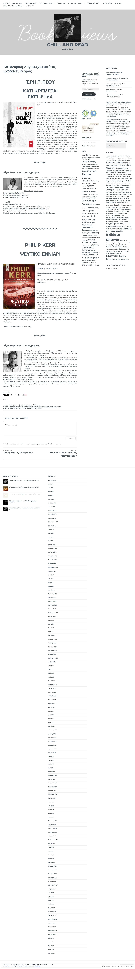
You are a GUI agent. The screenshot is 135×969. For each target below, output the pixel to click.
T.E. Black (116, 211)
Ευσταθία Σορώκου (111, 243)
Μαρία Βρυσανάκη (122, 249)
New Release (17, 408)
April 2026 (51, 495)
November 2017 (52, 877)
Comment (71, 438)
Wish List (118, 3)
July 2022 (51, 665)
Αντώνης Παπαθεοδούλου (121, 221)
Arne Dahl (125, 158)
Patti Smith (109, 198)
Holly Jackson (110, 178)
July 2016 (51, 938)
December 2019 (52, 783)
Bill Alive (118, 160)
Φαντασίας (93, 262)
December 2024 (52, 556)
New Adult (92, 188)
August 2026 (52, 480)
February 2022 (52, 684)
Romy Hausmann (111, 202)
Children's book (90, 157)
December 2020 (52, 737)
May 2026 (51, 491)
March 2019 (51, 817)
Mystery (90, 186)
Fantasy (92, 171)
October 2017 (52, 881)
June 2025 (51, 533)
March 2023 (51, 635)
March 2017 (51, 908)
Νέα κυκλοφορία (56, 407)
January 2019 (52, 824)
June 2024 (51, 578)
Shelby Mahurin (126, 207)
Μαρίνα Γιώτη (119, 251)
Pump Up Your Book (90, 198)
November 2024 (52, 559)
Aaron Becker (110, 156)
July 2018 (51, 847)
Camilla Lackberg (118, 165)
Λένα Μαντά (122, 245)
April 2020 (51, 768)
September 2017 (52, 885)
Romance (87, 204)
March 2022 (51, 681)
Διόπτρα (85, 230)
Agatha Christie (119, 156)
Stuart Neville (110, 209)
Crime (7, 407)
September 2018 (53, 839)
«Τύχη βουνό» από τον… (15, 501)
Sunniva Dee (127, 209)
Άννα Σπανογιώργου (122, 217)
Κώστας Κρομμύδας (112, 245)
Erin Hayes (116, 174)
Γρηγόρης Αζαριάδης (118, 226)
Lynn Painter (121, 192)
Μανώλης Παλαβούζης (114, 247)
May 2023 (51, 628)
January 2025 (52, 552)
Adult (86, 155)
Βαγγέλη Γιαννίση (115, 223)
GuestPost (109, 176)
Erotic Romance (95, 168)
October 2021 (52, 699)
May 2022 (51, 673)
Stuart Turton (119, 209)
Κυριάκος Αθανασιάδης (124, 243)
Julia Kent (109, 183)
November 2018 (52, 832)
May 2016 (51, 945)
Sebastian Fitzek (116, 207)
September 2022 (53, 658)
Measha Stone (114, 194)
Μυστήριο (94, 255)
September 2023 (53, 612)
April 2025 (51, 540)
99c (83, 155)
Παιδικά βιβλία (90, 260)
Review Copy (89, 200)
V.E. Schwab (118, 213)
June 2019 (51, 805)
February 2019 (52, 821)
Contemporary (89, 162)
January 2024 (52, 597)
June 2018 (51, 851)
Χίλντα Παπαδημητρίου (121, 259)
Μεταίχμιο (86, 255)
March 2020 (51, 771)
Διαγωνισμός (87, 228)
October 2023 (52, 609)
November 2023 (52, 605)
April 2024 (51, 586)
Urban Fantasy (92, 213)
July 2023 (51, 620)
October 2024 (52, 563)
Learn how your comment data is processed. (45, 444)
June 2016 (51, 942)
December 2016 (52, 919)
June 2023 (51, 624)
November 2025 (52, 514)
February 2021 (52, 730)
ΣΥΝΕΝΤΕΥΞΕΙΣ (93, 3)
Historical (86, 181)
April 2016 (51, 949)
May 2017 (51, 900)
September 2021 (52, 703)
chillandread (26, 405)
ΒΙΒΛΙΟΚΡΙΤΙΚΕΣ (31, 3)
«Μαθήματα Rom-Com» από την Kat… (28, 487)
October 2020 (52, 745)
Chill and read (67, 44)
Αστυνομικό (28, 407)
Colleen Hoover (123, 168)
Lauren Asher (110, 187)
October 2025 (52, 518)
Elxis (89, 168)
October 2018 (52, 836)
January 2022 (52, 688)
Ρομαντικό (85, 262)
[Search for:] (116, 146)
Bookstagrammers (75, 3)
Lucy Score (114, 192)
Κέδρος (47, 407)
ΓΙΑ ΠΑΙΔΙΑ (61, 3)
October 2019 (52, 790)
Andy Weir (119, 158)
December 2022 (52, 646)
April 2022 (51, 677)
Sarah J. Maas (120, 205)
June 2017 (51, 896)
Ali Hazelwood (110, 158)
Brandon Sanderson (115, 162)
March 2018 (51, 862)
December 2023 (52, 601)
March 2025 (51, 544)
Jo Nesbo (127, 181)
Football (19, 407)
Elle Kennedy (110, 172)
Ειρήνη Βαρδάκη (117, 231)
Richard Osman (114, 200)
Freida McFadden (125, 174)
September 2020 (53, 749)
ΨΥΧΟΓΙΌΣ (86, 265)
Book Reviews (17, 3)
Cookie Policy (37, 966)
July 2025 (51, 529)
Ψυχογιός (95, 265)
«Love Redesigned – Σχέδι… (31, 480)
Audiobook (96, 155)
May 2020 (51, 764)
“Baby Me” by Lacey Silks (18, 451)
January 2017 (52, 915)
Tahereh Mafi (124, 211)
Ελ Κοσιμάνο (124, 240)
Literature (92, 183)
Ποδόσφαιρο (7, 408)
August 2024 (52, 571)
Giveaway (87, 178)
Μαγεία (97, 252)
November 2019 (52, 787)
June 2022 (51, 669)
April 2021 (51, 722)
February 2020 (52, 775)
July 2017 (51, 892)
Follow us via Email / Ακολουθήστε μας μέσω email (90, 74)
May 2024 (51, 582)
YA (89, 219)
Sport (39, 408)
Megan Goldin (123, 194)
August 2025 (52, 525)
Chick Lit (84, 157)
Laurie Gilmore (120, 187)
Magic (84, 186)
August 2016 (51, 934)
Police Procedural (29, 408)
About (29, 6)
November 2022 (52, 650)
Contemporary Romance (89, 164)
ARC (91, 155)
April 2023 (51, 631)
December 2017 (52, 873)
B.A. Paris (113, 160)
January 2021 (52, 734)
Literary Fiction (85, 183)
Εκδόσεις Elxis (86, 233)
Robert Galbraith (125, 200)
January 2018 (52, 870)
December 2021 (52, 692)
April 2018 (51, 858)
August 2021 (51, 707)
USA (97, 213)
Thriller (85, 213)
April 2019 (51, 813)
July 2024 (51, 575)
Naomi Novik (125, 196)
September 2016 (52, 930)
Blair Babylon (126, 160)
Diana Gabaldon (118, 170)
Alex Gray (127, 156)
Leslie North (116, 190)
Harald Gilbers (117, 176)
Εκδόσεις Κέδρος (40, 162)
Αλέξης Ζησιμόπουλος (113, 219)
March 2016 (51, 953)
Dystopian (85, 168)
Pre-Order (87, 196)
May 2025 (51, 537)
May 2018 (51, 855)
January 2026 (52, 506)
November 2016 (52, 923)
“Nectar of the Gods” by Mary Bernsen (63, 453)
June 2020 (51, 760)
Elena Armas (127, 170)
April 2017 (51, 904)
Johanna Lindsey (117, 181)
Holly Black (126, 176)
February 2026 (52, 503)
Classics (88, 159)
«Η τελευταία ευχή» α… (15, 508)
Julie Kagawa (117, 183)
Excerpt (85, 171)
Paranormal (86, 194)
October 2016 (52, 926)
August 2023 (52, 616)
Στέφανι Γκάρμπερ (116, 253)
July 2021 (51, 711)
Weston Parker (116, 215)
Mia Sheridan (116, 196)
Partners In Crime (94, 194)
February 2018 (52, 866)
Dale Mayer (109, 170)
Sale (93, 204)
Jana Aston (124, 178)
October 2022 (52, 654)
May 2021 (51, 718)
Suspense (90, 211)
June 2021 (51, 715)
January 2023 (52, 643)
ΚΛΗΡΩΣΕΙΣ (107, 3)
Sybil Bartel (109, 211)
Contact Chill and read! (12, 6)
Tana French (109, 213)
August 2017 (51, 889)
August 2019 (51, 798)
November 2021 (52, 696)
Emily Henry (118, 172)
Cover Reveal (86, 166)
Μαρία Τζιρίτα (110, 251)
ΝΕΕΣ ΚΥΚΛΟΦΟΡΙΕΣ (47, 3)
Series (90, 207)
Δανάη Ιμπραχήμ (117, 228)
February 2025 (52, 548)
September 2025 (53, 522)
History (92, 181)
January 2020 (52, 779)
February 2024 (52, 593)
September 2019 (52, 794)
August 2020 (52, 752)
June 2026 (51, 487)
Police (83, 196)
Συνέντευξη (112, 256)
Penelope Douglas (119, 198)
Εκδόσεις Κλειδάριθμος (88, 237)
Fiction (12, 407)
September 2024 (53, 567)
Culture (97, 166)
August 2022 (51, 662)
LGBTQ (97, 181)
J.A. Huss (118, 178)
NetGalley (85, 188)
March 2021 (51, 726)
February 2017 (52, 911)
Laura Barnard (126, 185)
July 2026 (51, 484)
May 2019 (51, 809)
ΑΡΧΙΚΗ (6, 3)
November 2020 (52, 741)
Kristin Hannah (116, 185)
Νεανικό (84, 260)
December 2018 (52, 828)
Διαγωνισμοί (87, 225)
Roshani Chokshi (121, 202)
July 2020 (51, 756)
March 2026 (51, 499)
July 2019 (51, 802)
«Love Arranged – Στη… (15, 480)
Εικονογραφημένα (93, 230)
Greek (37, 405)
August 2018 (51, 843)
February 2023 (52, 639)
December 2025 (52, 510)
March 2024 (51, 590)
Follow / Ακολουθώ (89, 94)
